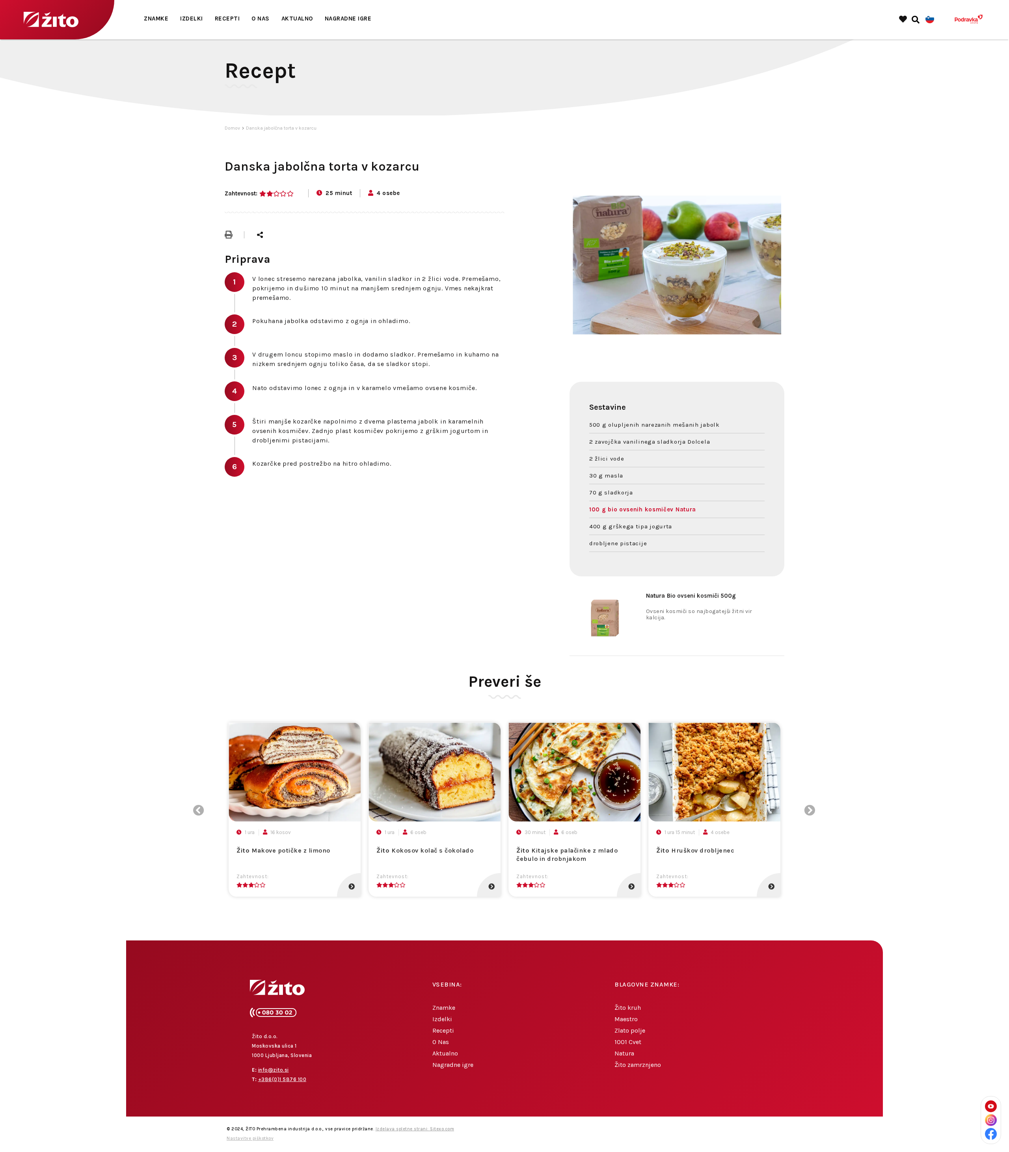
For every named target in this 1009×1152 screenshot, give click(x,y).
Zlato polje (629, 1030)
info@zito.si (273, 1070)
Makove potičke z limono (283, 850)
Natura (624, 1053)
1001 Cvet (627, 1042)
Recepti (227, 18)
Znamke (156, 18)
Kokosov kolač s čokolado (424, 850)
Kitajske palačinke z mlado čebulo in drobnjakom (567, 854)
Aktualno (297, 18)
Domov (232, 128)
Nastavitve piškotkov (250, 1138)
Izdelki (191, 18)
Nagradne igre (348, 18)
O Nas (260, 18)
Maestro (626, 1019)
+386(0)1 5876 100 (282, 1079)
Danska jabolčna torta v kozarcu (281, 128)
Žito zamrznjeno (637, 1064)
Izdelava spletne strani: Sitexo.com (415, 1129)
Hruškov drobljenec (695, 850)
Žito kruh (627, 1007)
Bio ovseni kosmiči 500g (691, 595)
